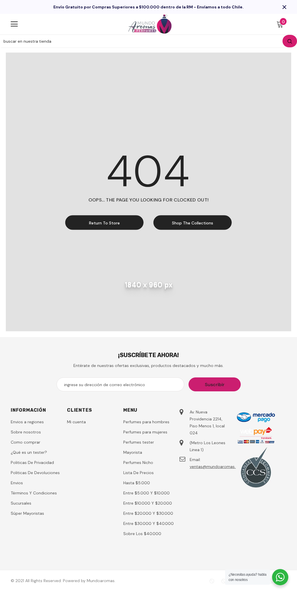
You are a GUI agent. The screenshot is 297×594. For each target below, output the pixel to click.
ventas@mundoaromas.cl (214, 466)
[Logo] (150, 24)
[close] (284, 7)
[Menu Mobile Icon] (14, 24)
